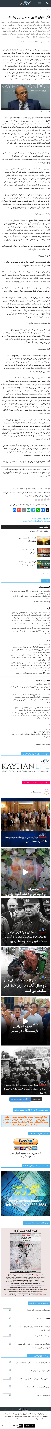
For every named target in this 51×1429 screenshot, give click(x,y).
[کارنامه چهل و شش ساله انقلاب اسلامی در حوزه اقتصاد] (43, 564)
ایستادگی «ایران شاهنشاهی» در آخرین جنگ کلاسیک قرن (32, 1362)
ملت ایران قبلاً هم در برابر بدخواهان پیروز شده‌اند (35, 1378)
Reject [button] (20, 1425)
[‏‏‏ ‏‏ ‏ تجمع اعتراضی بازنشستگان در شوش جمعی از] (25, 1021)
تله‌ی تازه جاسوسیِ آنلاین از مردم (40, 1370)
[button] (47, 3)
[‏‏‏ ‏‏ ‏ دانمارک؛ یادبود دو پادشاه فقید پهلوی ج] (25, 872)
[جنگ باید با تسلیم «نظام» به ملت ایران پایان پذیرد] (43, 552)
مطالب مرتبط (43, 527)
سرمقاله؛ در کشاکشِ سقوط (41, 1336)
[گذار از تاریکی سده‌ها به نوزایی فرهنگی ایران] (43, 540)
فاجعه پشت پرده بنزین (43, 1318)
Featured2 (46, 555)
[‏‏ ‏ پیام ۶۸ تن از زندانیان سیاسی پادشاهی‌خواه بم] (25, 922)
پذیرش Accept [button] (29, 1425)
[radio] (48, 500)
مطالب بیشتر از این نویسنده (39, 531)
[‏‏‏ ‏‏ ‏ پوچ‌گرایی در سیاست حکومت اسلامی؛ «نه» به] (25, 1071)
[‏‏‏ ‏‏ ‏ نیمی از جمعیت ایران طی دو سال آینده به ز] (25, 971)
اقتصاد (47, 544)
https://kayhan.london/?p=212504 (36, 521)
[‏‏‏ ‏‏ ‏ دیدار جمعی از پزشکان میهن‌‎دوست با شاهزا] (25, 822)
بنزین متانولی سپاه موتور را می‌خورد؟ (38, 1310)
